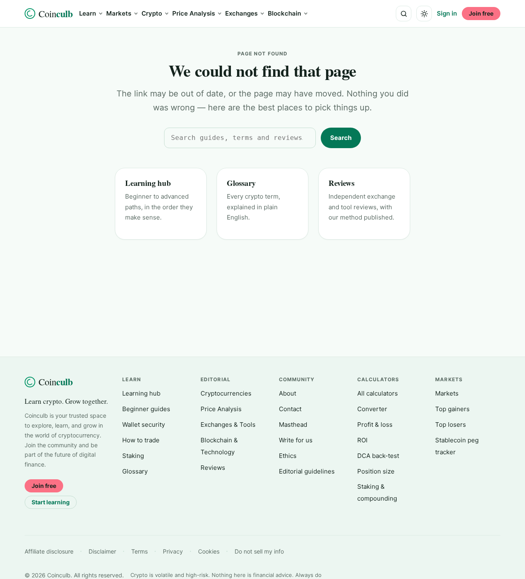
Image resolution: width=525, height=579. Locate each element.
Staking (133, 456)
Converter (372, 409)
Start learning (51, 502)
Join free (481, 13)
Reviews (341, 182)
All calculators (377, 393)
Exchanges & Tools (228, 424)
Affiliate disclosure (49, 551)
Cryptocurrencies (226, 393)
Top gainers (452, 409)
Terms (139, 551)
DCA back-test (378, 456)
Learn (87, 13)
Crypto (152, 13)
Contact (290, 409)
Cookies (208, 551)
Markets (118, 13)
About (287, 393)
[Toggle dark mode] (424, 13)
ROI (362, 440)
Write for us (296, 440)
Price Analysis (193, 13)
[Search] (403, 13)
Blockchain (284, 13)
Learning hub (148, 182)
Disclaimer (102, 551)
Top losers (450, 424)
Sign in (447, 13)
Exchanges (241, 13)
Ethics (288, 456)
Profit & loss (375, 424)
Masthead (293, 424)
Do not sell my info (259, 551)
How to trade (141, 440)
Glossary (241, 182)
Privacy (173, 551)
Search (341, 138)
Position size (376, 471)
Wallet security (143, 424)
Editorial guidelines (307, 471)
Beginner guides (146, 409)
